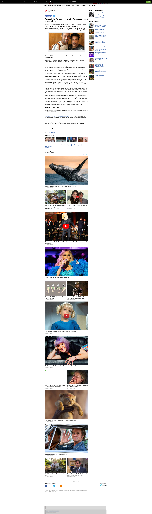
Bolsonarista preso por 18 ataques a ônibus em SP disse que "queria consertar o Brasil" (100, 25)
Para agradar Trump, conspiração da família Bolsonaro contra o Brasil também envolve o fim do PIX (100, 66)
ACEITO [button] (148, 1)
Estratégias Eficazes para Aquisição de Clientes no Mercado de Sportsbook (99, 31)
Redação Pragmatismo (52, 10)
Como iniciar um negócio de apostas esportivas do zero (100, 42)
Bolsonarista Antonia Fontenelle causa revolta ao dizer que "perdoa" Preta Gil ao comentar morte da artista (101, 48)
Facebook (70, 128)
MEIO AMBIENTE (54, 132)
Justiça (49, 132)
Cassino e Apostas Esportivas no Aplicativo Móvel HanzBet (100, 71)
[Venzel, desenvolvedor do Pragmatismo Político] (103, 485)
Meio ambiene (83, 5)
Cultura (72, 5)
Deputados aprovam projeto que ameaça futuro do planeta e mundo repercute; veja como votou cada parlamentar (49, 145)
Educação (59, 5)
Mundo (77, 5)
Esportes (94, 5)
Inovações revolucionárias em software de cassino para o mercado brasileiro (100, 54)
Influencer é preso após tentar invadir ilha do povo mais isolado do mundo (61, 144)
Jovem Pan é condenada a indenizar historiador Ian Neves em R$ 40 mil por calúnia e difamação (72, 144)
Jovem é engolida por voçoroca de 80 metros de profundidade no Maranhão (83, 144)
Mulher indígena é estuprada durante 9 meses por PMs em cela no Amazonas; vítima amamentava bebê (100, 37)
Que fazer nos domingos (99, 75)
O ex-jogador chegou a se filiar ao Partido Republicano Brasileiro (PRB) (59, 116)
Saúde (63, 5)
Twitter (63, 128)
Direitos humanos (52, 5)
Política (45, 5)
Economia (68, 5)
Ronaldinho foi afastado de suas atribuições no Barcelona (71, 122)
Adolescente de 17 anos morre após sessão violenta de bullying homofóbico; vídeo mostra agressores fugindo (101, 15)
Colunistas (89, 5)
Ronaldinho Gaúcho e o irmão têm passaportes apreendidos (66, 20)
